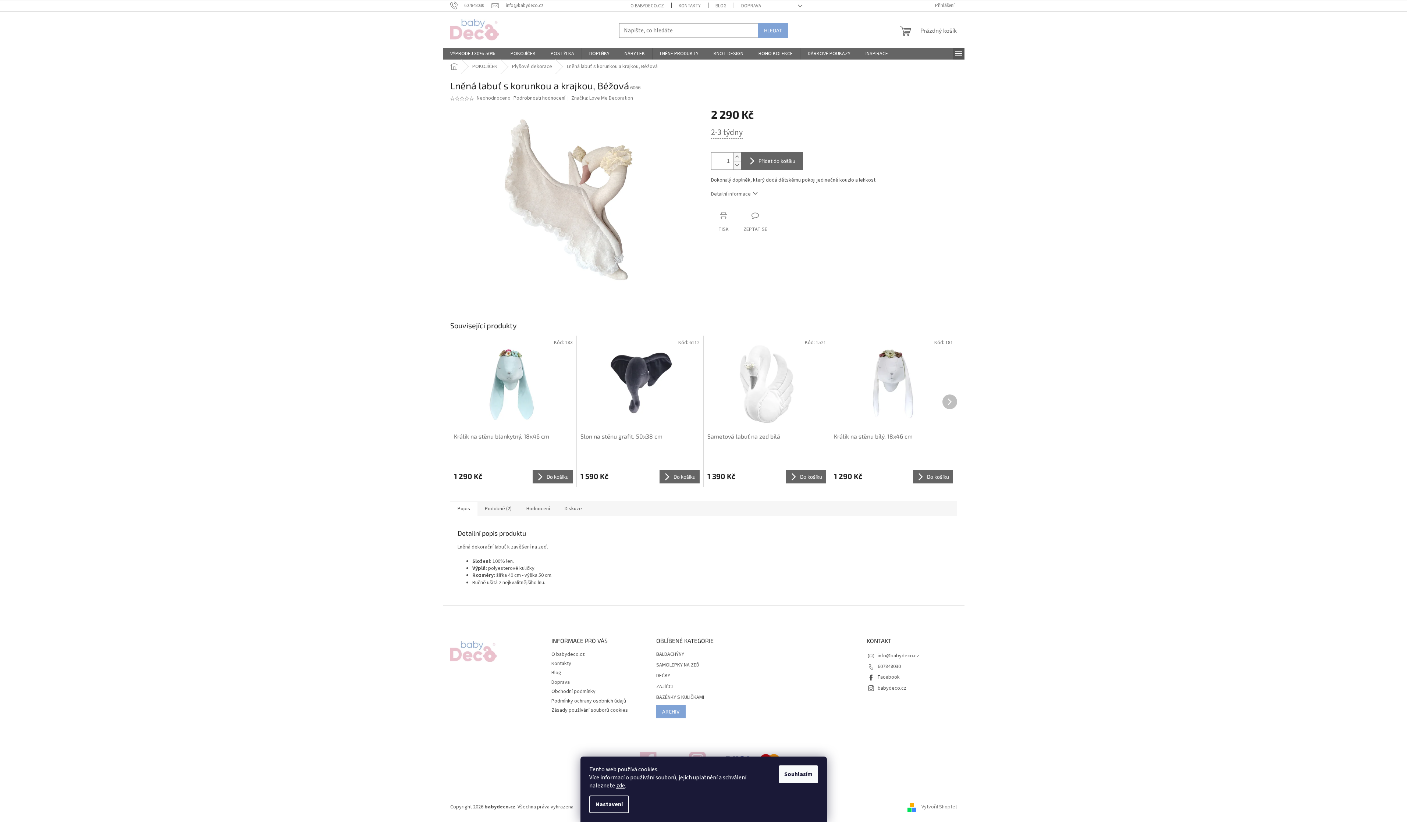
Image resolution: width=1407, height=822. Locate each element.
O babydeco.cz (647, 6)
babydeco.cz (892, 688)
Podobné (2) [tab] (498, 508)
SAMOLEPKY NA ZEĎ (677, 665)
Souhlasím (798, 774)
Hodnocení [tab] (538, 508)
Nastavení (609, 804)
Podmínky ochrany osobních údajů (588, 701)
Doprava (751, 6)
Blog (720, 6)
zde (620, 786)
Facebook (889, 677)
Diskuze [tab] (573, 508)
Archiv (671, 711)
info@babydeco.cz (898, 656)
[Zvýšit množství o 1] (737, 157)
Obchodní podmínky (573, 691)
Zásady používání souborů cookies (589, 710)
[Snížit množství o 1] (737, 165)
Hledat (773, 30)
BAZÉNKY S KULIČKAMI (680, 697)
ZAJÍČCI (664, 686)
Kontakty (690, 6)
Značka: (602, 98)
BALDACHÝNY (670, 654)
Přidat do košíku (776, 161)
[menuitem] (473, 54)
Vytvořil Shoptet (939, 807)
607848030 (889, 666)
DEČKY (663, 675)
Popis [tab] (464, 508)
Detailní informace (731, 194)
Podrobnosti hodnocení (539, 98)
